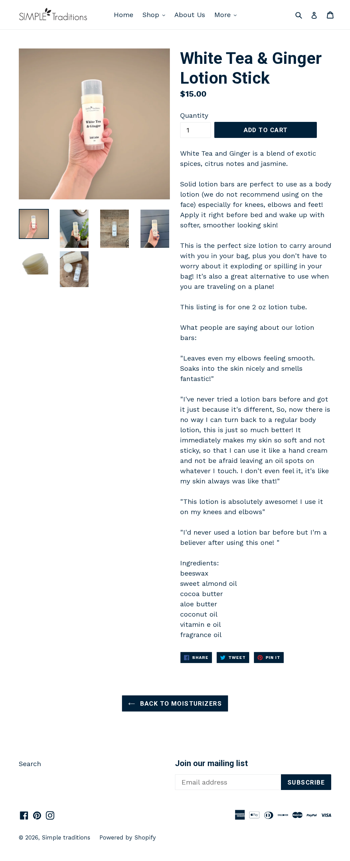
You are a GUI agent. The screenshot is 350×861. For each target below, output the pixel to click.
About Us (189, 15)
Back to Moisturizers (180, 703)
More (227, 14)
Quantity (194, 115)
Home (123, 15)
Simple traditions (66, 837)
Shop (156, 14)
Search (30, 764)
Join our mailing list (211, 763)
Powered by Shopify (127, 837)
